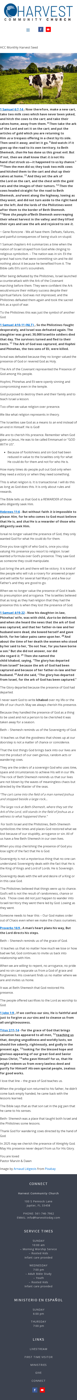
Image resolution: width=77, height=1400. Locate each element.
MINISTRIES (38, 1365)
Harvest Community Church (38, 1193)
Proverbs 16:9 (10, 928)
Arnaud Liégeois (25, 1169)
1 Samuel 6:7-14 (11, 109)
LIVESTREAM (38, 1349)
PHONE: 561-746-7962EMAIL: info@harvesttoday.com (38, 1215)
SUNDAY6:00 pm (38, 1311)
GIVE (38, 1372)
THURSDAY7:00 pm (38, 1323)
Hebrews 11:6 (10, 512)
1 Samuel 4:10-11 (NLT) (17, 325)
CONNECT (39, 1380)
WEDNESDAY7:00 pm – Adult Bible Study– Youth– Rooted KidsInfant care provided (38, 1276)
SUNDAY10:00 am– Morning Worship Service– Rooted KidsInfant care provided (38, 1249)
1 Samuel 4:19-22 (12, 613)
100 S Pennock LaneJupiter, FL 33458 (38, 1203)
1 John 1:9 (7, 1013)
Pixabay (50, 1169)
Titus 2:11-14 (9, 1030)
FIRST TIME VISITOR (38, 1357)
